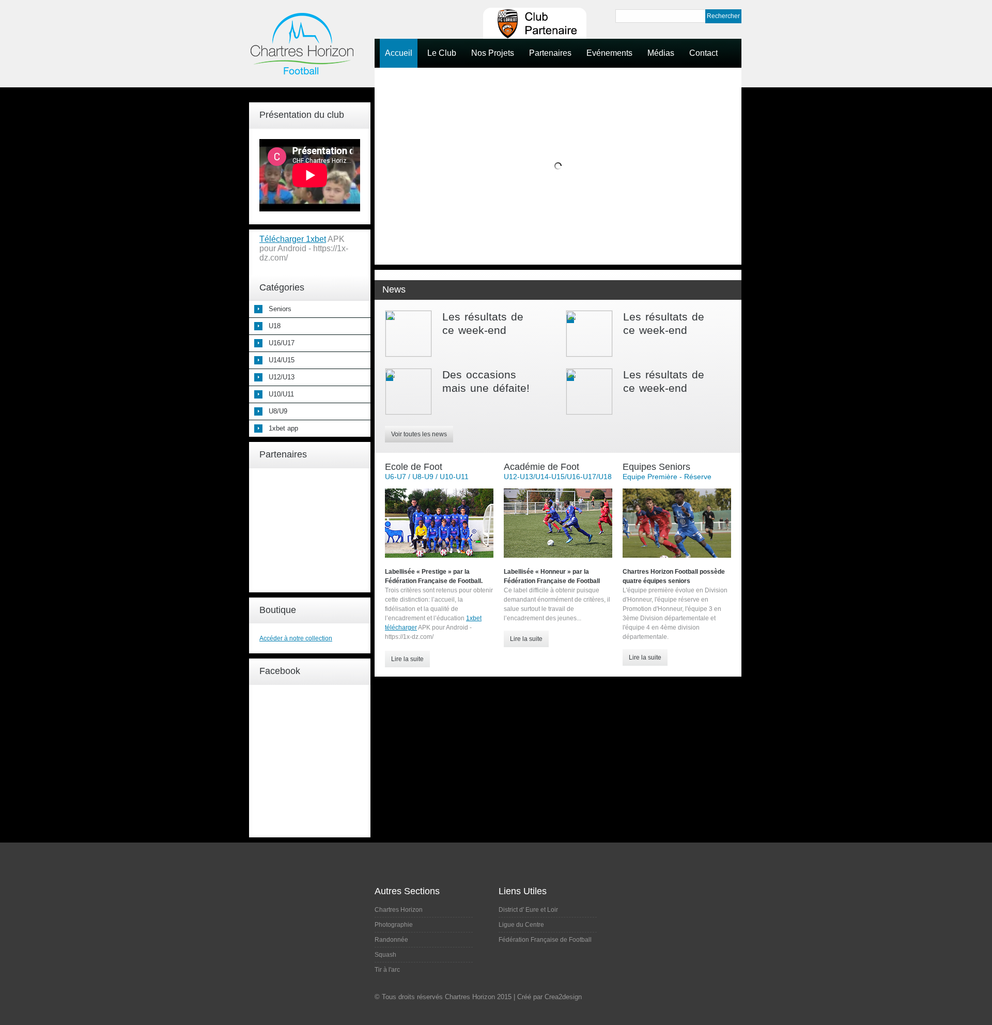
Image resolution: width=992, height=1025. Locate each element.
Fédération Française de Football (545, 939)
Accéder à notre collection (295, 638)
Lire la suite (407, 659)
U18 (275, 326)
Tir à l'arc (387, 969)
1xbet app (283, 428)
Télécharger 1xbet (292, 239)
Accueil (398, 53)
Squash (385, 954)
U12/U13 (282, 377)
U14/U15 (282, 360)
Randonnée (391, 939)
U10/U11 (281, 394)
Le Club (441, 53)
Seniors (280, 309)
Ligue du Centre (521, 924)
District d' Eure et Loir (528, 909)
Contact (703, 53)
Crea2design (563, 997)
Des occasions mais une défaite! (486, 381)
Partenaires (550, 53)
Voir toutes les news (419, 434)
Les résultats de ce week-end (482, 323)
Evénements (609, 53)
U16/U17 (282, 343)
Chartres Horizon (399, 909)
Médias (660, 53)
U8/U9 (278, 411)
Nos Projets (492, 53)
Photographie (394, 924)
